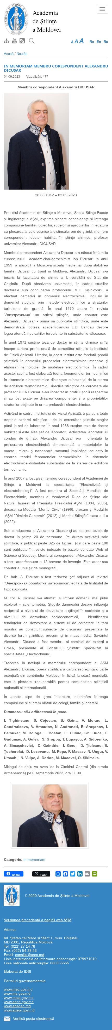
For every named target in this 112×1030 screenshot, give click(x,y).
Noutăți (22, 54)
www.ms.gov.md (17, 993)
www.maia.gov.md (19, 997)
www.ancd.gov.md (19, 1002)
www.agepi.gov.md (19, 1010)
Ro (92, 42)
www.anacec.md (17, 1006)
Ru (106, 42)
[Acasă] (16, 19)
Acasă (9, 54)
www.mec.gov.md (18, 989)
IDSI (27, 971)
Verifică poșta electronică (33, 1018)
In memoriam (34, 859)
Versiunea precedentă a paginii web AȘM (37, 920)
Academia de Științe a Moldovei (47, 20)
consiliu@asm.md (29, 955)
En (99, 42)
